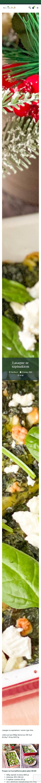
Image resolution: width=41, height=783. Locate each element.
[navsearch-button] (30, 8)
